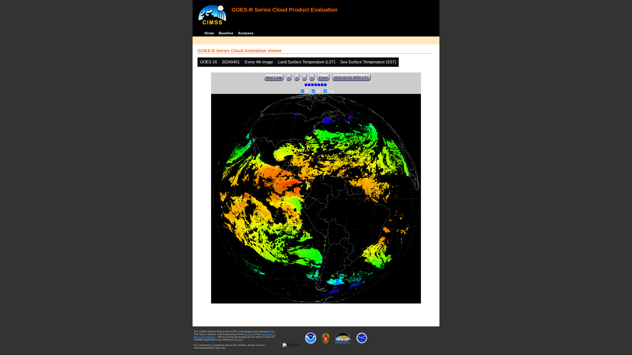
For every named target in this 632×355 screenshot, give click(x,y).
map (331, 91)
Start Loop (274, 77)
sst (318, 91)
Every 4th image (259, 62)
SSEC (249, 334)
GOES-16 (208, 62)
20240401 (231, 62)
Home (209, 33)
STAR (239, 339)
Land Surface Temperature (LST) (306, 62)
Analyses (246, 33)
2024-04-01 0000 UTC (351, 77)
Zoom (323, 77)
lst (306, 91)
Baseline (226, 33)
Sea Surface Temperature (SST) (368, 62)
